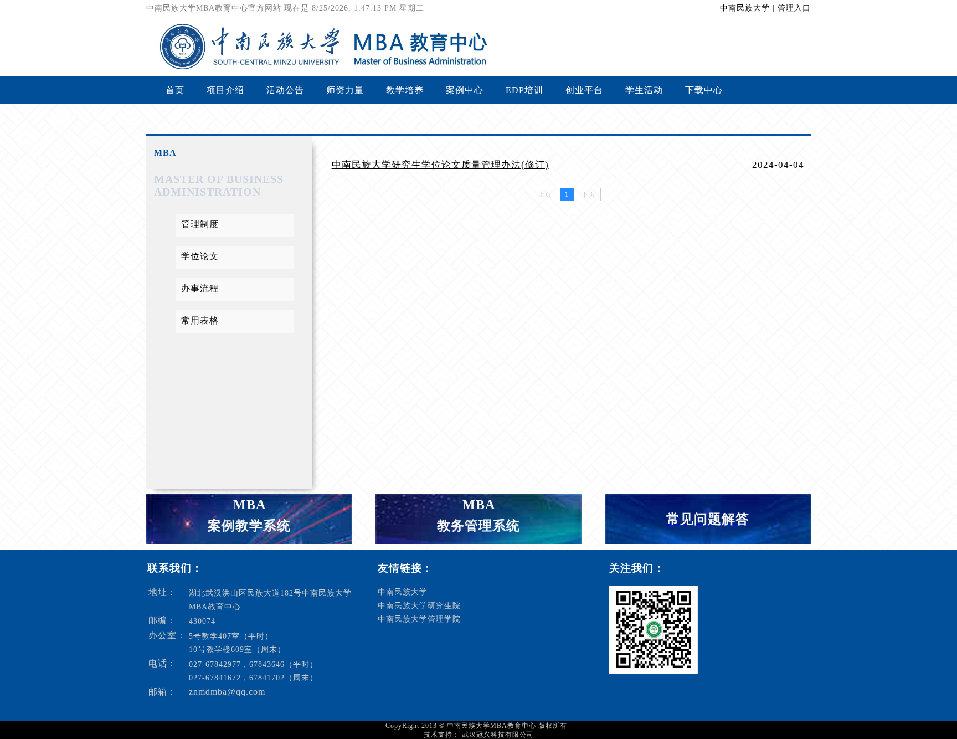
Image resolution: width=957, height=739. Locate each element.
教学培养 (405, 90)
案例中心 (464, 90)
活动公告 (285, 90)
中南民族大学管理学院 (419, 619)
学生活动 (644, 90)
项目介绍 (225, 90)
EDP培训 (524, 90)
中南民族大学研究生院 (419, 606)
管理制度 (200, 224)
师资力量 (345, 90)
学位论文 (200, 256)
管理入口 (794, 8)
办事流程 (200, 288)
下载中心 (704, 90)
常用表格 (200, 320)
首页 (175, 90)
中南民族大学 (745, 8)
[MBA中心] (317, 66)
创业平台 (584, 90)
